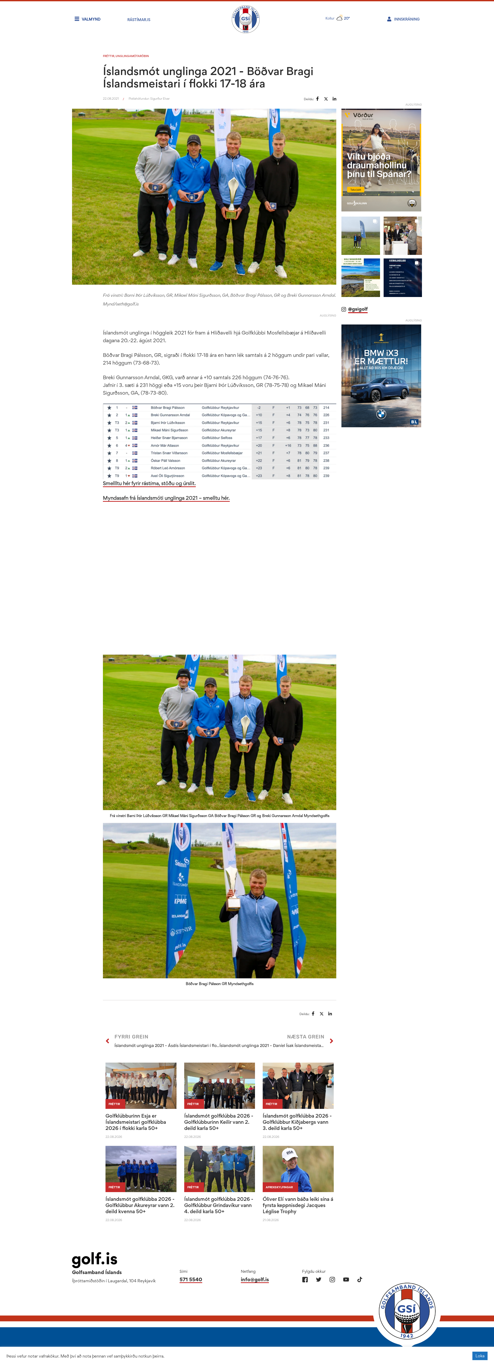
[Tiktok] (360, 1280)
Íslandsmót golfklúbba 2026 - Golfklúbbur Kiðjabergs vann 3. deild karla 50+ (297, 1122)
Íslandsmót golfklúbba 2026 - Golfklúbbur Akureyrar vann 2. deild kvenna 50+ (139, 1205)
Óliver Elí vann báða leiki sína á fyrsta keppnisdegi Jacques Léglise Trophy (298, 1205)
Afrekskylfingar (279, 1187)
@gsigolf (358, 309)
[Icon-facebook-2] (305, 1280)
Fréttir (108, 56)
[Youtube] (346, 1280)
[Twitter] (319, 1280)
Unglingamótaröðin (132, 56)
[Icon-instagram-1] (332, 1280)
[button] (360, 236)
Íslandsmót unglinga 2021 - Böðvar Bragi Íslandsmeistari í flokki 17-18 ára (208, 77)
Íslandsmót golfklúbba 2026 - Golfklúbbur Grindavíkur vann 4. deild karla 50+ (218, 1205)
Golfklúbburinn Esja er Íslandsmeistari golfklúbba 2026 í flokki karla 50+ (135, 1122)
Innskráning (407, 19)
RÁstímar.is (138, 19)
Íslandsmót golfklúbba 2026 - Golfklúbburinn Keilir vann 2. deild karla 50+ (218, 1122)
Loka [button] (479, 1355)
